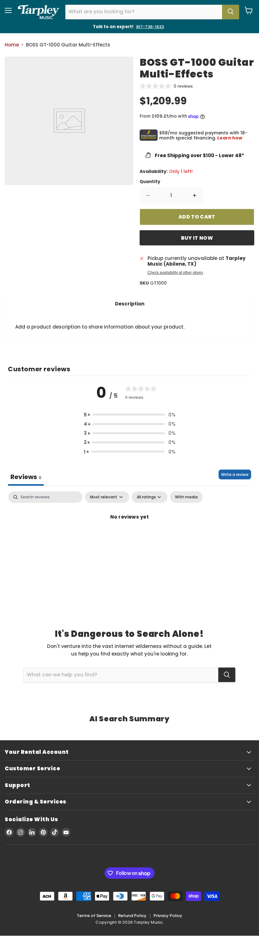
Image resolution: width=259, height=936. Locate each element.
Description (129, 303)
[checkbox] (186, 497)
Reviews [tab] (25, 476)
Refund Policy (132, 916)
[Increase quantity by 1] (195, 195)
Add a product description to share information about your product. (99, 326)
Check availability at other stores (175, 272)
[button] (129, 414)
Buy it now (197, 238)
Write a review (235, 474)
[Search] (230, 12)
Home (12, 44)
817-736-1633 (150, 27)
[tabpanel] (129, 538)
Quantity (150, 181)
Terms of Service (94, 916)
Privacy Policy (168, 916)
